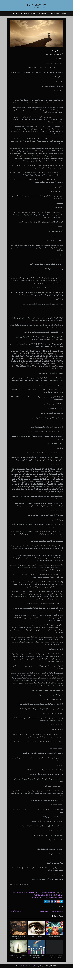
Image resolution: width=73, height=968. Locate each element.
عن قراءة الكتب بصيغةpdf (28, 13)
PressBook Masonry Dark (30, 965)
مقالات (59, 906)
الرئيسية (64, 13)
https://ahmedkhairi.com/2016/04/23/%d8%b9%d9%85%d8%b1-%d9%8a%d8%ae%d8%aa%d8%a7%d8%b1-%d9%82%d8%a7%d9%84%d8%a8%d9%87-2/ (37, 895)
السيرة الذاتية (42, 13)
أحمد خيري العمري (37, 4)
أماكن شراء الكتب (54, 13)
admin (48, 54)
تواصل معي (15, 13)
